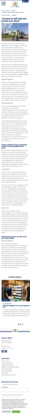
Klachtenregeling (7, 371)
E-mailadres (5, 387)
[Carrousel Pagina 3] (22, 324)
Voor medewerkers (7, 363)
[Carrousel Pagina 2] (20, 324)
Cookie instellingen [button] (7, 411)
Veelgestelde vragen (8, 365)
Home (3, 10)
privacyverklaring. (18, 395)
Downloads (5, 373)
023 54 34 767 (6, 346)
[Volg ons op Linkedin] (3, 351)
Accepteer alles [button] (16, 411)
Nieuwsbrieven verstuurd (9, 375)
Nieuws (8, 10)
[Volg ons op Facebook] (6, 351)
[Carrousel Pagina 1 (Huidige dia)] (18, 324)
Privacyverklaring (7, 369)
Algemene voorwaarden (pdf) (10, 367)
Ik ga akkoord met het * (13, 395)
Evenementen (6, 361)
